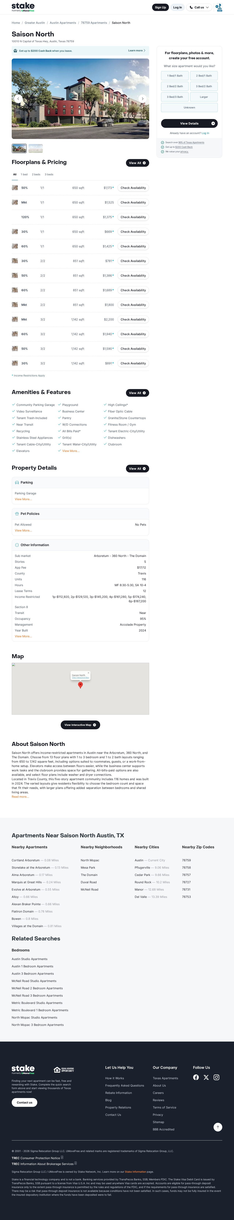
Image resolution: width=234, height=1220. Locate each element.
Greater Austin (35, 22)
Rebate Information (118, 1093)
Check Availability (133, 188)
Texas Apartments (165, 1078)
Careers (158, 1093)
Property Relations (118, 1107)
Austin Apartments (63, 22)
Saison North (33, 34)
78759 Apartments (94, 22)
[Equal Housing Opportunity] (64, 1070)
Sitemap (158, 1122)
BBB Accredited (163, 1129)
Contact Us (113, 1115)
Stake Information (135, 1171)
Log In (177, 7)
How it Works (114, 1078)
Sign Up (160, 7)
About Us (159, 1085)
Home (16, 22)
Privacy (158, 1115)
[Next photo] (142, 98)
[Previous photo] (18, 98)
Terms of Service (164, 1107)
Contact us (24, 1102)
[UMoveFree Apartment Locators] (23, 1070)
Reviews (158, 1100)
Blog (108, 1100)
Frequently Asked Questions (124, 1085)
